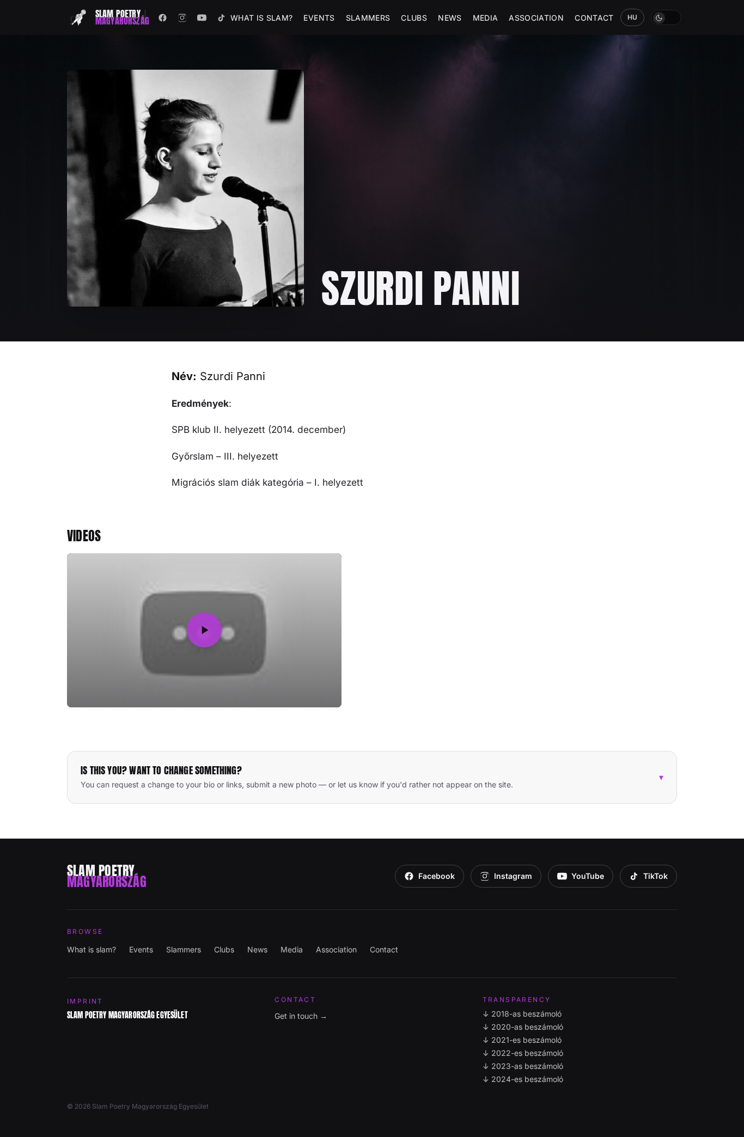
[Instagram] (182, 17)
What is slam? (261, 17)
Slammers (368, 17)
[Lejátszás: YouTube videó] (204, 630)
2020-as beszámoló (523, 1026)
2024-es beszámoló (523, 1079)
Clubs (414, 17)
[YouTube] (202, 17)
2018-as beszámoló (522, 1013)
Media (485, 17)
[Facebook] (163, 17)
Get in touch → (301, 1015)
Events (318, 17)
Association (536, 17)
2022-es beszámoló (523, 1052)
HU (632, 17)
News (449, 17)
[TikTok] (221, 17)
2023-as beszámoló (523, 1066)
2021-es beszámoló (522, 1039)
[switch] (666, 17)
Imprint (85, 1001)
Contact (594, 17)
